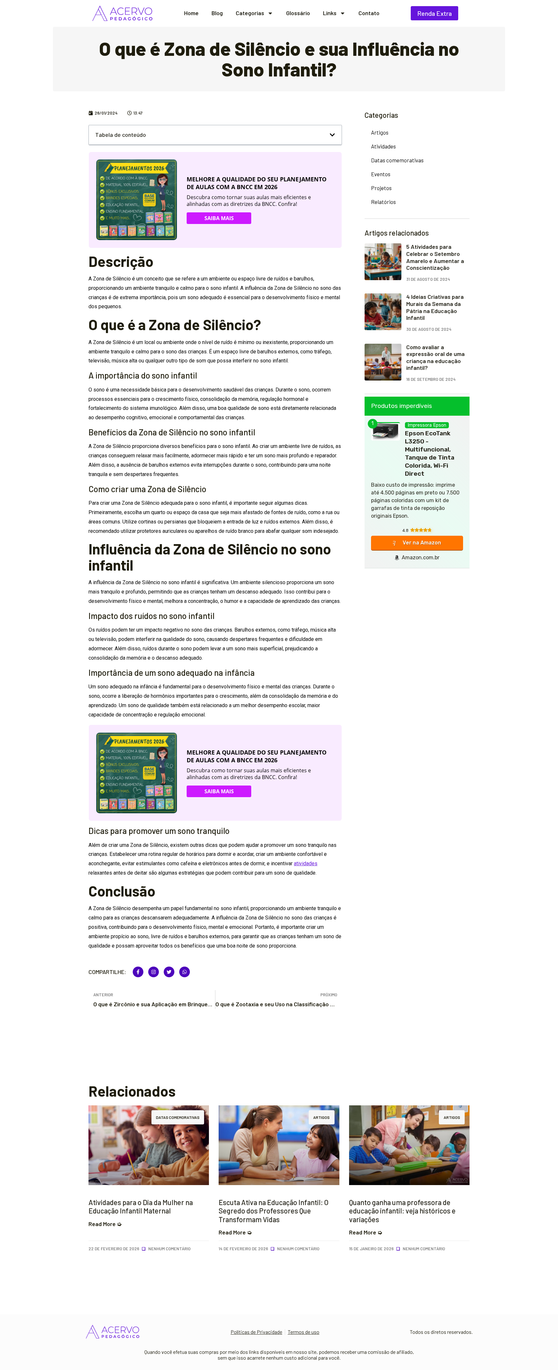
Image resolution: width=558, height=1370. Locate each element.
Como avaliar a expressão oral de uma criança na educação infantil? (435, 357)
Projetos (381, 188)
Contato (368, 13)
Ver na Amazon (422, 543)
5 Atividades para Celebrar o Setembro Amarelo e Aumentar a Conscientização (435, 257)
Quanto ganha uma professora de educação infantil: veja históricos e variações (402, 1210)
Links (329, 13)
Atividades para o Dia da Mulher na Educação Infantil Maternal (140, 1206)
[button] (332, 135)
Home (191, 13)
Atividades (383, 146)
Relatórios (383, 201)
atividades (305, 863)
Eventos (380, 174)
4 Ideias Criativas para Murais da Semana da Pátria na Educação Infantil (435, 307)
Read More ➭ (105, 1224)
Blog (217, 13)
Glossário (298, 13)
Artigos (379, 132)
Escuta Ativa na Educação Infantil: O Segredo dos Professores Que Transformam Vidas (273, 1210)
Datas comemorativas (397, 160)
